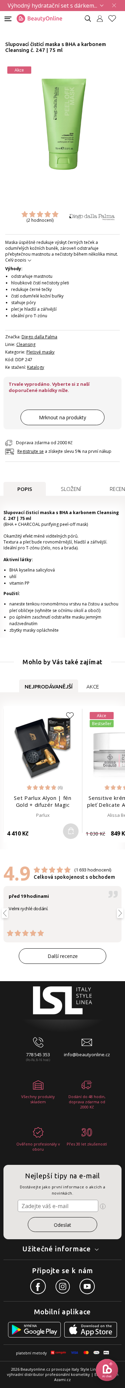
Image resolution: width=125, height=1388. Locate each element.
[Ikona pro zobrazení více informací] (103, 1206)
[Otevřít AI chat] (107, 1370)
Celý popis (15, 260)
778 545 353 (38, 1054)
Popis (24, 488)
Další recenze (63, 956)
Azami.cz (62, 1379)
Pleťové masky (40, 352)
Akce (92, 687)
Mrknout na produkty (62, 417)
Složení (71, 488)
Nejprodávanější (49, 687)
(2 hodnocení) (39, 220)
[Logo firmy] (39, 18)
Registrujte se (30, 451)
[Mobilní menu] (8, 18)
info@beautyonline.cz (87, 1054)
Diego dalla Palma (39, 337)
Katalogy (35, 367)
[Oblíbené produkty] (115, 18)
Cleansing (25, 344)
